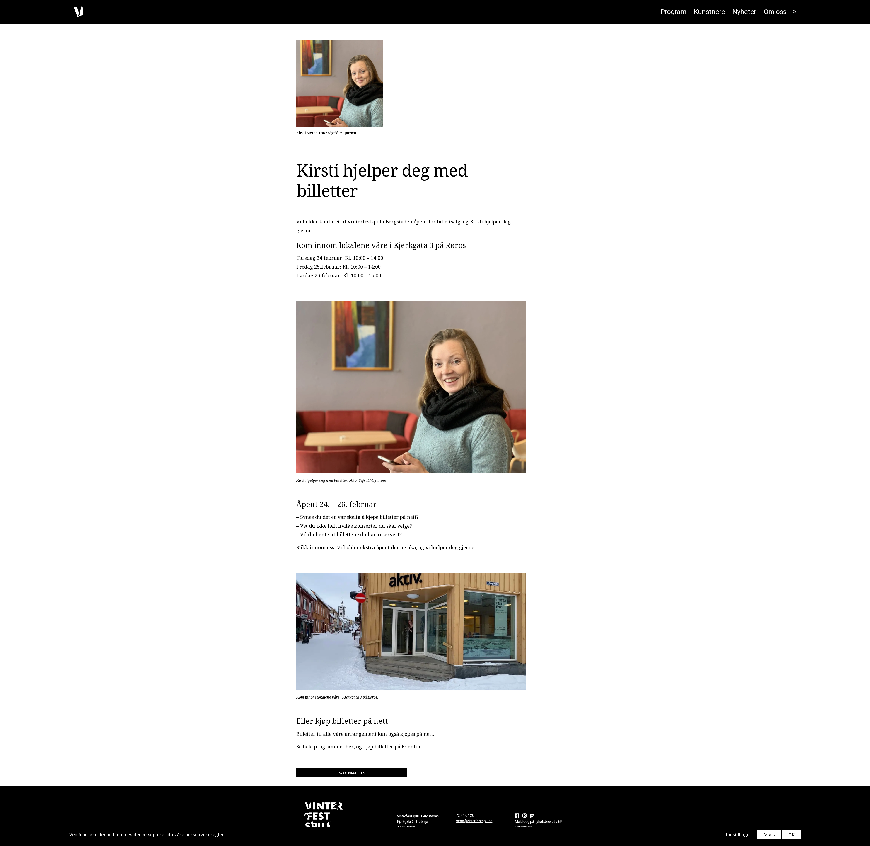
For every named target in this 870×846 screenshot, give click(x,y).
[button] (795, 12)
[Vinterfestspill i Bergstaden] (78, 11)
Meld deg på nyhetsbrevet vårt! (538, 821)
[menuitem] (673, 12)
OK (791, 834)
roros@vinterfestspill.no (474, 821)
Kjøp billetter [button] (352, 772)
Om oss (775, 12)
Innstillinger (739, 834)
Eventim (412, 747)
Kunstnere (709, 12)
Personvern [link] (523, 827)
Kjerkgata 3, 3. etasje (412, 821)
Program (673, 12)
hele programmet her (328, 747)
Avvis (769, 834)
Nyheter (744, 12)
